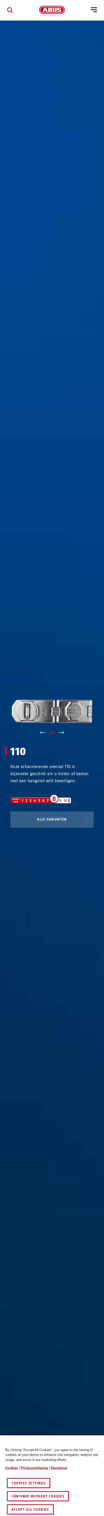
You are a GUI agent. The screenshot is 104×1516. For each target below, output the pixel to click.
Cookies (11, 1468)
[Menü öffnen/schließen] (94, 10)
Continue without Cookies (38, 1496)
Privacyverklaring (34, 1468)
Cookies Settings (28, 1483)
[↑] (42, 732)
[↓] (61, 732)
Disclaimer (59, 1468)
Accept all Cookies (30, 1509)
